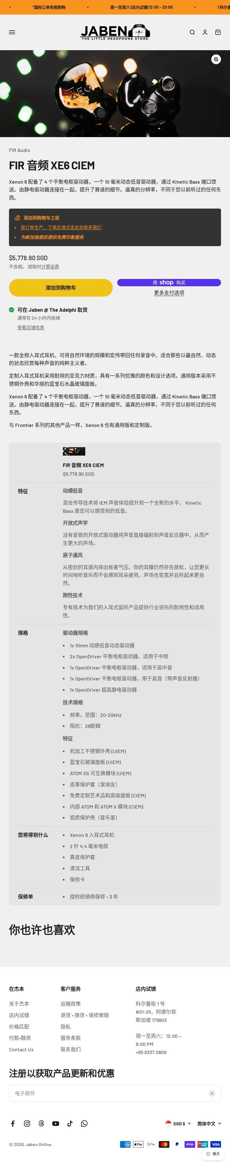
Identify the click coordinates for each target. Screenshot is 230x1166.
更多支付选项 (169, 293)
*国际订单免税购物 (41, 7)
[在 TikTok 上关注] (70, 1123)
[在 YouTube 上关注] (55, 1123)
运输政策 (71, 1004)
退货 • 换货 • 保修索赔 (85, 1015)
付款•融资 (20, 1038)
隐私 (66, 1027)
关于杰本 (19, 1004)
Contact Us (21, 1049)
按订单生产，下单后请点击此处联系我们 (61, 227)
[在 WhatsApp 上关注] (84, 1123)
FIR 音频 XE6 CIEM (83, 465)
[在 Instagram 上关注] (27, 1123)
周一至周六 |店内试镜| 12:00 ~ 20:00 (134, 7)
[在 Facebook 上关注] (13, 1123)
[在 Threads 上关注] (41, 1123)
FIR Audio (19, 150)
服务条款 (71, 1038)
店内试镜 (19, 1015)
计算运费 (50, 266)
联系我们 (71, 1049)
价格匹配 (19, 1027)
